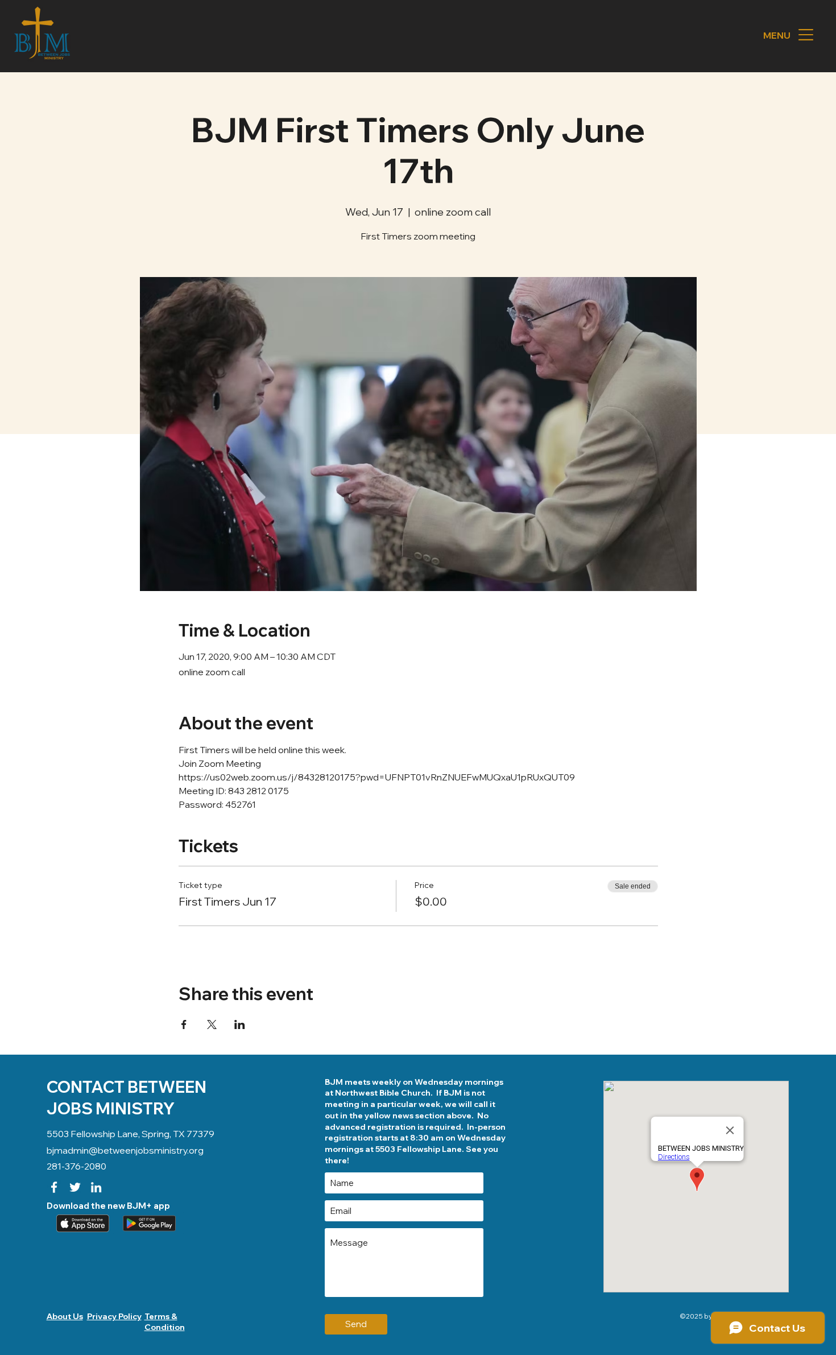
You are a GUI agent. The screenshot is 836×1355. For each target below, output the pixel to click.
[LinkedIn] (96, 1187)
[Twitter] (75, 1187)
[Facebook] (54, 1187)
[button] (805, 34)
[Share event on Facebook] (184, 1024)
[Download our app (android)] (148, 1223)
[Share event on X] (211, 1024)
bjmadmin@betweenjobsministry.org (125, 1150)
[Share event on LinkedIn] (239, 1024)
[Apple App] (82, 1223)
